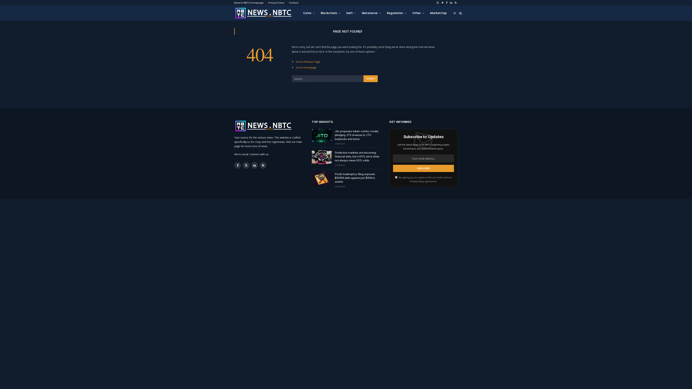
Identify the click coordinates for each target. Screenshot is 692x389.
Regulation (395, 13)
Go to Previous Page (308, 61)
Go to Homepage (306, 67)
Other (416, 13)
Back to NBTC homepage (249, 3)
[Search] (460, 13)
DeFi (349, 13)
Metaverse (370, 13)
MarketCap (438, 13)
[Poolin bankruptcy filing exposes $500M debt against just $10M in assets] (322, 178)
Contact (293, 3)
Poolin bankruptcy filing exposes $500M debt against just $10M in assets (355, 178)
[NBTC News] (265, 13)
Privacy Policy (276, 3)
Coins (307, 13)
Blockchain (329, 13)
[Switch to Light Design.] (455, 13)
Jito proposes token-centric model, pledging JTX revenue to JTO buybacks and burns (357, 135)
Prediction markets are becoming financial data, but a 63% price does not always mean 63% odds (357, 156)
